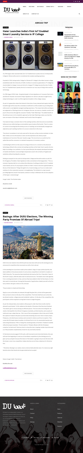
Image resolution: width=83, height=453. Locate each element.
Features (31, 6)
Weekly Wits (50, 6)
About (31, 409)
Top (42, 449)
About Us (26, 14)
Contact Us (35, 14)
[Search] (79, 13)
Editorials (40, 6)
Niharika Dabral (8, 37)
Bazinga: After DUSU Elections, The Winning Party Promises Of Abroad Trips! (28, 218)
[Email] (51, 205)
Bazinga (5, 212)
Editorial (59, 417)
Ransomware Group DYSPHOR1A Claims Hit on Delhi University (22, 1)
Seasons (60, 6)
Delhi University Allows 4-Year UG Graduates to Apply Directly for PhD (72, 56)
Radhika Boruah (8, 222)
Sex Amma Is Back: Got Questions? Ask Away (70, 46)
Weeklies (59, 422)
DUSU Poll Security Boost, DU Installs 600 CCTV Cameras (71, 67)
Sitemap (32, 422)
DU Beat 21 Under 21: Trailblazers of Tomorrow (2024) (68, 106)
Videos (69, 6)
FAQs (31, 417)
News (24, 6)
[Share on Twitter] (47, 205)
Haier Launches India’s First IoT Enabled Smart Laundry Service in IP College (25, 33)
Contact (32, 413)
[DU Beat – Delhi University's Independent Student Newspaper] (12, 10)
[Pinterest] (49, 205)
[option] (68, 97)
